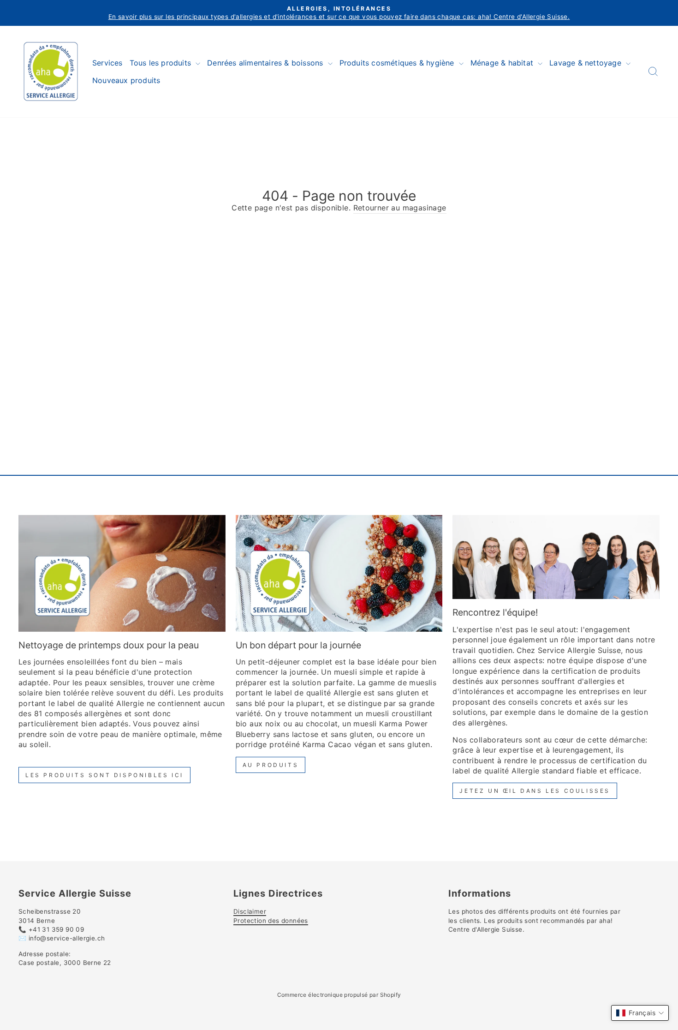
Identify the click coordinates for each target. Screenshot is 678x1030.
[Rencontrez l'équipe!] (556, 557)
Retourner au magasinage (399, 207)
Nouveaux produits (126, 80)
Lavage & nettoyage (586, 62)
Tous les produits (162, 62)
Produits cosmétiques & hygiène (398, 62)
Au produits (271, 764)
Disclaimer (249, 911)
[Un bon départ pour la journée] (339, 573)
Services (107, 62)
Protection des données (270, 920)
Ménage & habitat (502, 62)
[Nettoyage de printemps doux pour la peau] (122, 573)
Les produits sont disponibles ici (104, 775)
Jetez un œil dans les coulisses (534, 790)
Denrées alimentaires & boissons (266, 62)
